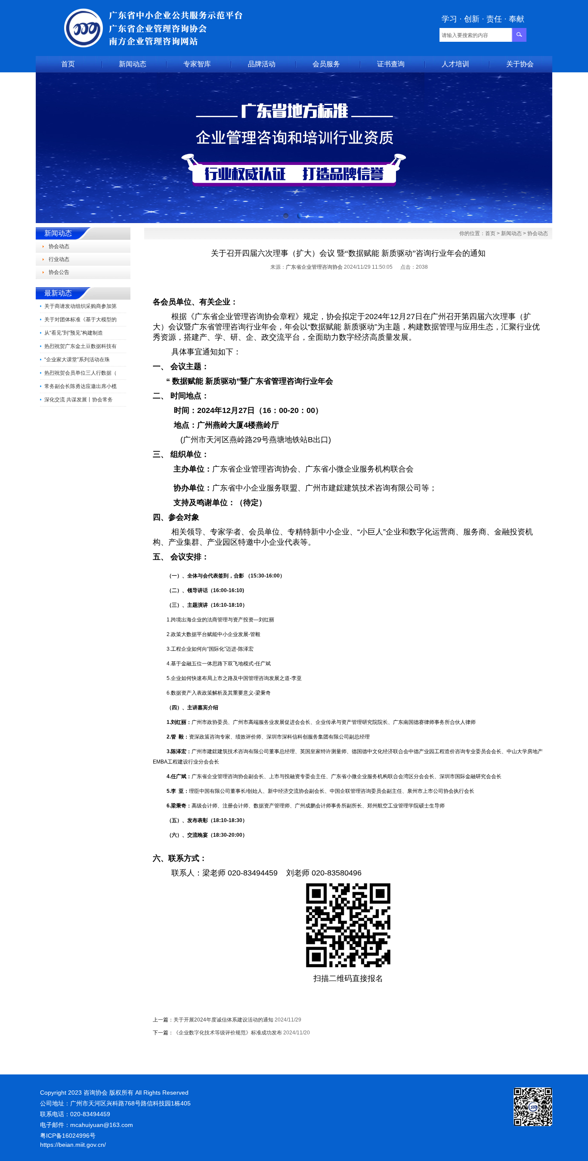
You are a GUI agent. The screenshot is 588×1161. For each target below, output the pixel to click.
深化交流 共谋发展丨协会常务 (78, 400)
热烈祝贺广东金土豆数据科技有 (80, 346)
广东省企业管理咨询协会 (314, 267)
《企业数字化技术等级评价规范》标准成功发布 (227, 1033)
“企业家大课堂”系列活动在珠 (77, 360)
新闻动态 (132, 64)
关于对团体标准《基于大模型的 (80, 320)
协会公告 (59, 272)
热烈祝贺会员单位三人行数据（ (80, 373)
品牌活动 (261, 64)
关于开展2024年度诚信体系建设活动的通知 (223, 1020)
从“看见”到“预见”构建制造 (73, 333)
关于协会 (520, 64)
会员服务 (326, 64)
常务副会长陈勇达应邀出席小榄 (80, 386)
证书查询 (391, 64)
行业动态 (59, 259)
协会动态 (59, 246)
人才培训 (455, 64)
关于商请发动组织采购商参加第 (80, 306)
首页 (68, 64)
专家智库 (197, 64)
